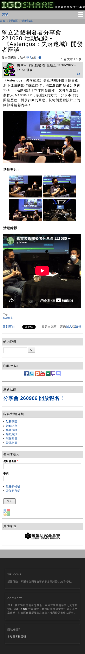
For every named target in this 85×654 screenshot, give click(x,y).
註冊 (38, 57)
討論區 (13, 21)
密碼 (7, 473)
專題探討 (11, 429)
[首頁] (42, 8)
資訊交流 (11, 442)
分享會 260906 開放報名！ (34, 398)
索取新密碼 (13, 490)
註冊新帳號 (13, 486)
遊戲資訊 (11, 434)
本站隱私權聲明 (16, 636)
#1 (79, 74)
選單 (5, 14)
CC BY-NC (20, 608)
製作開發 (11, 438)
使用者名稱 (11, 461)
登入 (29, 57)
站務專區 (11, 421)
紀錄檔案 (8, 317)
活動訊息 (27, 21)
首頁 (3, 21)
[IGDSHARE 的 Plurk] (37, 374)
